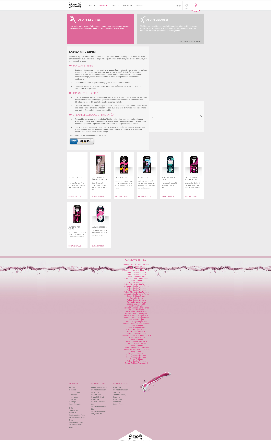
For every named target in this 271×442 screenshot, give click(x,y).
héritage (140, 6)
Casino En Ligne (136, 280)
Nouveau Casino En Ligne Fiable (136, 318)
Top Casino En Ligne (136, 320)
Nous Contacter (75, 404)
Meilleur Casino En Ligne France (136, 286)
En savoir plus (74, 196)
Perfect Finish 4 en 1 (99, 387)
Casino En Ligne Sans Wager (136, 341)
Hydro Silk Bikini (97, 397)
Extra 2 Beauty (118, 404)
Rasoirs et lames (98, 384)
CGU (71, 408)
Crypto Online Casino (136, 266)
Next (201, 117)
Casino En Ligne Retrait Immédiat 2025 (136, 270)
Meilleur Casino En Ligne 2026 (136, 316)
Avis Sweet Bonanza (136, 310)
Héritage (72, 402)
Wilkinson (73, 384)
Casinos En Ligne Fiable (136, 304)
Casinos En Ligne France (136, 302)
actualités (127, 6)
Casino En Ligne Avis (136, 353)
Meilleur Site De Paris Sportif (136, 314)
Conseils (72, 390)
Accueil (72, 387)
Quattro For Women (74, 228)
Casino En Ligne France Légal (136, 278)
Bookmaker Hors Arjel (136, 351)
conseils (115, 6)
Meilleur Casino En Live (136, 268)
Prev (152, 117)
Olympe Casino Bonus (136, 337)
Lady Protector (99, 227)
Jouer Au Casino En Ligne (136, 355)
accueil (92, 6)
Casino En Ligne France (136, 276)
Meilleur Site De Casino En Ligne (136, 284)
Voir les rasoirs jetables (189, 41)
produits (103, 6)
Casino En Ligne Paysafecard (136, 363)
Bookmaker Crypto (136, 306)
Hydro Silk (143, 178)
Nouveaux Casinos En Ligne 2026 (136, 349)
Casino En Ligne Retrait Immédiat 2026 (136, 336)
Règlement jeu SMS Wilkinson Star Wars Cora (77, 417)
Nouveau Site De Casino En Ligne (136, 265)
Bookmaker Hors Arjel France (136, 312)
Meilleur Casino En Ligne (136, 272)
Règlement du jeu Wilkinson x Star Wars (76, 424)
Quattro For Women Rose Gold (100, 178)
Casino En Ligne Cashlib (136, 343)
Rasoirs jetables (120, 384)
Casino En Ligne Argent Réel (136, 322)
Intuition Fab (121, 178)
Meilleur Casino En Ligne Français (136, 324)
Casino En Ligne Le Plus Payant (136, 347)
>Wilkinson (75, 5)
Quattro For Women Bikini (191, 178)
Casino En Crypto (136, 298)
